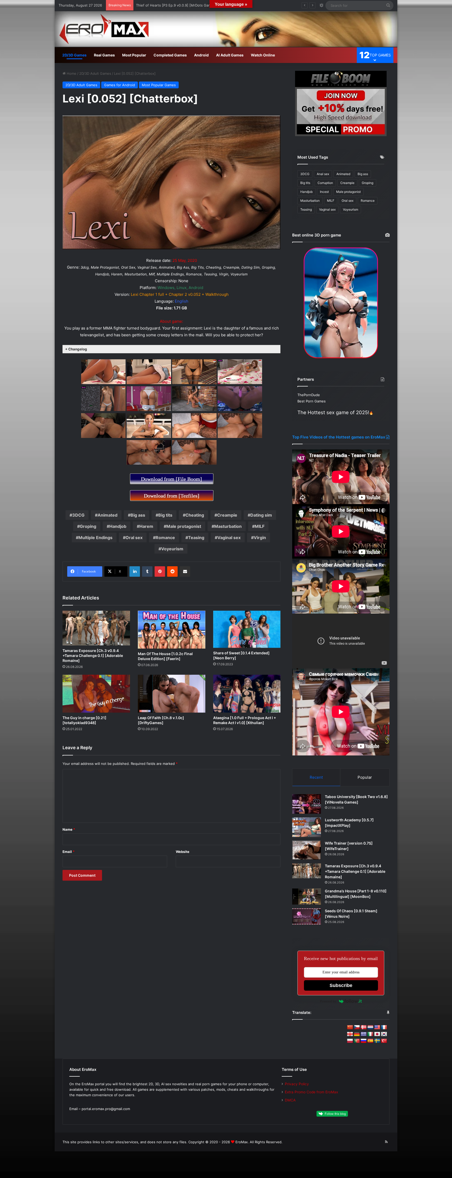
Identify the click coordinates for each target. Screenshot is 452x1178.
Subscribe (341, 985)
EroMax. (242, 1142)
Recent (316, 777)
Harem (146, 526)
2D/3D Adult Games (95, 73)
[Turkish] (384, 1041)
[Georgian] (350, 1034)
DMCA (290, 1100)
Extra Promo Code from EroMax (311, 1092)
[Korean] (384, 1034)
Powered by (328, 1001)
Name (69, 829)
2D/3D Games (74, 55)
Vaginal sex (229, 537)
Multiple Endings (95, 537)
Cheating (194, 515)
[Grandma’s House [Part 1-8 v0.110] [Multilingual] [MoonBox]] (306, 896)
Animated (107, 515)
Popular (365, 777)
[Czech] (357, 1027)
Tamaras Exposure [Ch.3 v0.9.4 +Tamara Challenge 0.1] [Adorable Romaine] (93, 655)
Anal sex (323, 174)
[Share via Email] (185, 571)
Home (71, 73)
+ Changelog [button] (76, 349)
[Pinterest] (160, 571)
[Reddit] (172, 571)
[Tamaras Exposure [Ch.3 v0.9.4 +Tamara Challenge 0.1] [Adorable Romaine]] (96, 628)
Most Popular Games (159, 85)
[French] (384, 1027)
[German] (357, 1034)
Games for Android (119, 85)
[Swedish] (377, 1041)
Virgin (260, 537)
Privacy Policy (297, 1084)
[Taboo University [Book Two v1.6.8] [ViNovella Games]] (306, 804)
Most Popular (134, 55)
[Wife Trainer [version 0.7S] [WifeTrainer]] (306, 850)
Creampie (227, 515)
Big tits (165, 515)
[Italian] (370, 1034)
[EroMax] (226, 29)
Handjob (117, 526)
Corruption (325, 183)
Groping (88, 526)
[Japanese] (377, 1034)
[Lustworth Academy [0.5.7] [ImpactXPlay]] (306, 827)
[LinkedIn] (134, 571)
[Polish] (350, 1041)
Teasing (196, 537)
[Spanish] (370, 1041)
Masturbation (228, 526)
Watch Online (263, 55)
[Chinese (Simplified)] (350, 1027)
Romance (165, 537)
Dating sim (261, 515)
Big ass (138, 515)
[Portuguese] (357, 1041)
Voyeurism (172, 548)
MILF (259, 526)
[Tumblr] (147, 571)
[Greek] (363, 1034)
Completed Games (170, 55)
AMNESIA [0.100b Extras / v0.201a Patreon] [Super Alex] (182, 5)
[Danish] (363, 1027)
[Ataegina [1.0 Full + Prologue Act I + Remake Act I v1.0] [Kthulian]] (247, 694)
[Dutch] (370, 1027)
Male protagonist (183, 526)
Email (69, 852)
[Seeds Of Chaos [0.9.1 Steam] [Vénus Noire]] (306, 916)
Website (182, 852)
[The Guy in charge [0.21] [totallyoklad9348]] (96, 694)
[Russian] (363, 1041)
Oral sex (134, 537)
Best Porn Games (311, 401)
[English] (377, 1027)
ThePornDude (308, 395)
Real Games (104, 55)
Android (201, 55)
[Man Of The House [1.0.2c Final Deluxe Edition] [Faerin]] (171, 630)
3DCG (78, 515)
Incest (324, 192)
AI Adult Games (230, 55)
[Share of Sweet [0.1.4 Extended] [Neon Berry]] (247, 629)
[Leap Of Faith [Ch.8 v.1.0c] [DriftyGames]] (171, 694)
